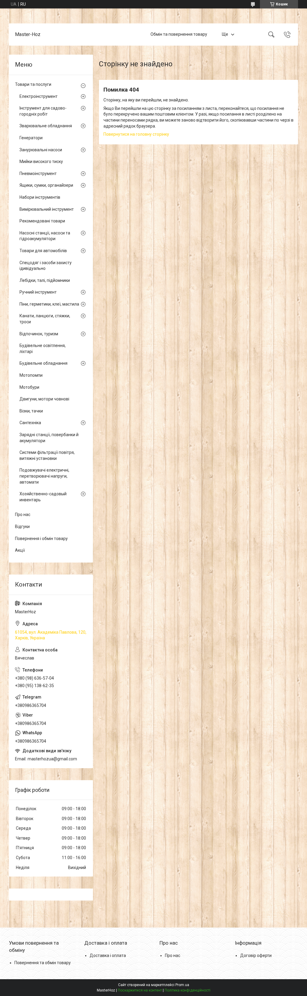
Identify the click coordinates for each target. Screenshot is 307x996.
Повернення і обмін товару (41, 538)
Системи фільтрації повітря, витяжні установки (47, 455)
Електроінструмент (38, 96)
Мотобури (29, 387)
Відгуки (22, 526)
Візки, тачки (31, 411)
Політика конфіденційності (187, 990)
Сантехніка (30, 422)
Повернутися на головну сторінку (136, 134)
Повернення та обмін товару (42, 962)
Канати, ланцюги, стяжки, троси (44, 318)
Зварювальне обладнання (45, 125)
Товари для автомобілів (43, 250)
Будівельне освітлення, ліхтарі (42, 348)
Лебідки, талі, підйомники (44, 280)
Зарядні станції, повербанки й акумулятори (49, 437)
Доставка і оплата (108, 955)
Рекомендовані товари (42, 221)
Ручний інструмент (38, 292)
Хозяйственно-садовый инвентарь (43, 496)
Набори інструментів (39, 197)
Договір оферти (256, 955)
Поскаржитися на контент (140, 990)
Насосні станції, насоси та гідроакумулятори (44, 236)
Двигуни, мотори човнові (44, 399)
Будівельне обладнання (43, 363)
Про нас (22, 514)
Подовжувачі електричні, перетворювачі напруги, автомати (44, 476)
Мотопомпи (31, 375)
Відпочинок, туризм (38, 333)
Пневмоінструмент (38, 173)
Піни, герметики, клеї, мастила (49, 304)
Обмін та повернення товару (179, 34)
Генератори (31, 137)
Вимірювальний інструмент (46, 209)
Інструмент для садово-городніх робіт (43, 111)
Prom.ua (182, 985)
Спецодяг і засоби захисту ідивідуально (45, 265)
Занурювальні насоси (40, 149)
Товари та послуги (33, 84)
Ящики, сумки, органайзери (46, 185)
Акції (20, 550)
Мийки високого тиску (41, 161)
